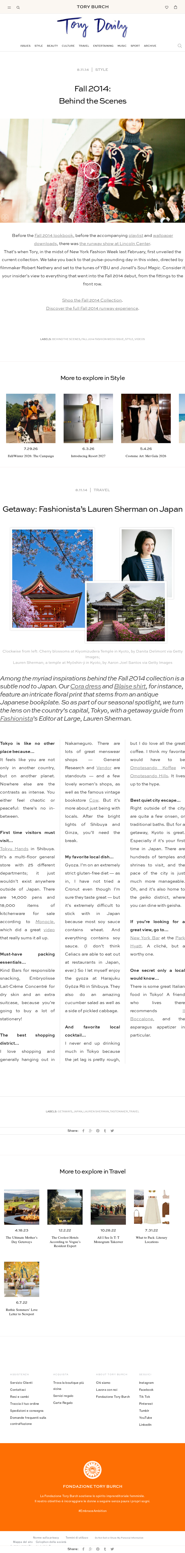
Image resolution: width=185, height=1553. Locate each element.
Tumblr (144, 1410)
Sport (135, 46)
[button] (92, 170)
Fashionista (16, 719)
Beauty (52, 46)
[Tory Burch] (92, 6)
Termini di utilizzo (77, 1537)
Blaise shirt (130, 686)
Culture (68, 46)
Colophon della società (51, 1542)
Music (122, 46)
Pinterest (146, 1403)
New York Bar (145, 938)
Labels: (46, 339)
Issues (25, 46)
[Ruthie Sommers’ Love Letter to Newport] (21, 1279)
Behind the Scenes (66, 339)
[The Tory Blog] (92, 27)
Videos (139, 339)
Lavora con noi (106, 1389)
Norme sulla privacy (46, 1537)
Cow (93, 800)
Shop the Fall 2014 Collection (92, 300)
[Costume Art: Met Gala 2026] (146, 418)
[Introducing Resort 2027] (88, 418)
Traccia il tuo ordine (24, 1403)
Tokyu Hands (14, 849)
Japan (77, 1112)
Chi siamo (103, 1382)
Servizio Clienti (21, 1382)
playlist (136, 236)
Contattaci (18, 1389)
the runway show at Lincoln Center (114, 244)
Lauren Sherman (96, 1112)
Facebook (146, 1389)
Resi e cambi (19, 1396)
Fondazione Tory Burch (113, 1396)
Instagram (146, 1382)
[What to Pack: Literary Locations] (151, 1207)
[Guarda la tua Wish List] (166, 7)
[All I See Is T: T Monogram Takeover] (108, 1207)
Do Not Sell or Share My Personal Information (119, 1538)
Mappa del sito (23, 1542)
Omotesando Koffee (153, 768)
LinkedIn (145, 1424)
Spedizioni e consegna (27, 1410)
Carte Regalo (63, 1403)
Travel (84, 46)
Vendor (103, 768)
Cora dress (85, 686)
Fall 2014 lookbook (54, 236)
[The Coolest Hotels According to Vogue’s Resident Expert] (65, 1207)
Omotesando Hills (149, 776)
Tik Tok (144, 1396)
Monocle (44, 922)
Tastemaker (119, 1112)
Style (39, 46)
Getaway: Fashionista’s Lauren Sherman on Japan (92, 509)
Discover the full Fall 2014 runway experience (92, 308)
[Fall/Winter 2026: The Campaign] (31, 418)
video (49, 930)
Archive (150, 46)
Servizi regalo (63, 1396)
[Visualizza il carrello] (175, 7)
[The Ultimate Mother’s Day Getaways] (21, 1207)
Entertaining (103, 46)
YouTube (145, 1417)
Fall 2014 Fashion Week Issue (102, 339)
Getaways (65, 1112)
